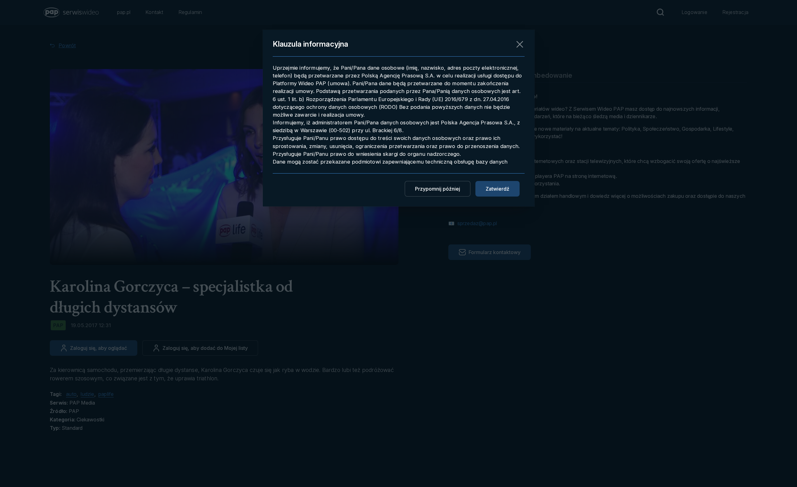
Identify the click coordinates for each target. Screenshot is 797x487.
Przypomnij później (437, 189)
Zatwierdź (497, 189)
